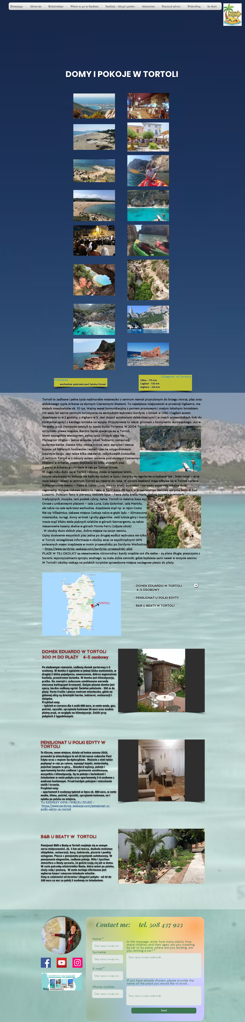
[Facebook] (46, 963)
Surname (99, 952)
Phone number (103, 986)
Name (96, 938)
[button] (214, 6)
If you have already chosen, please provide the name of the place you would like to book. (160, 982)
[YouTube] (62, 963)
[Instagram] (77, 963)
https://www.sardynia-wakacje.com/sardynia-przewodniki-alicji (88, 549)
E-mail (97, 968)
